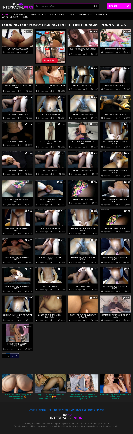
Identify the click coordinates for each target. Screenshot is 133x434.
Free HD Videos (60, 410)
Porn (49, 410)
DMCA (67, 424)
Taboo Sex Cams (96, 410)
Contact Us (104, 424)
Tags (71, 15)
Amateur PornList (37, 410)
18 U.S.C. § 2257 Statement (85, 424)
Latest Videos (37, 15)
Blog (25, 17)
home (5, 15)
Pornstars (85, 15)
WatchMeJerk (10, 17)
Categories (57, 15)
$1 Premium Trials (77, 410)
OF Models (19, 15)
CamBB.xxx (102, 15)
